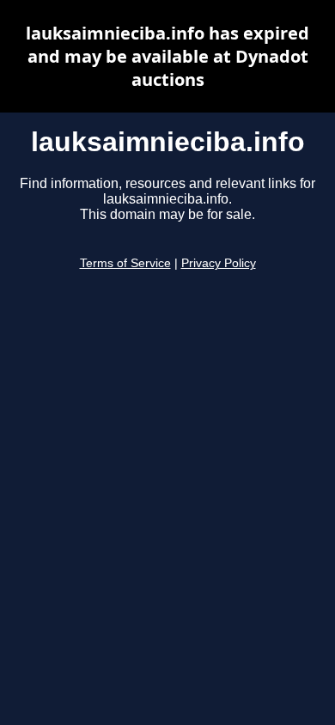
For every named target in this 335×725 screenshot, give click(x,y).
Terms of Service (125, 263)
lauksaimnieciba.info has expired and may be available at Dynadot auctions (167, 56)
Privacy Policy (218, 263)
